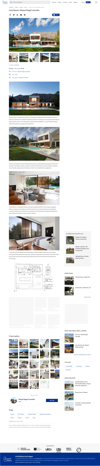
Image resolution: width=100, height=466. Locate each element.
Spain (22, 68)
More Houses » (87, 297)
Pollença (11, 119)
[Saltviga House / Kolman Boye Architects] (70, 259)
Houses (11, 68)
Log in (83, 2)
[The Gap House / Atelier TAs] (69, 280)
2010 (16, 74)
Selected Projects (32, 414)
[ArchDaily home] (5, 2)
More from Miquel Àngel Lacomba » (82, 354)
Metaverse (68, 370)
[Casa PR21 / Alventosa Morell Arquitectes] (69, 406)
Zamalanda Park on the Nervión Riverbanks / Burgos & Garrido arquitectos (83, 383)
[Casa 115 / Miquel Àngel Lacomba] (69, 338)
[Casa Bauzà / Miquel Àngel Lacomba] (13, 343)
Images (75, 2)
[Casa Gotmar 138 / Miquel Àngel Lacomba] (69, 348)
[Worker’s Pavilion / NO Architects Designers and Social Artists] (70, 250)
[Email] (21, 15)
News (70, 2)
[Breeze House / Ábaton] (69, 395)
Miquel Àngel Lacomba (24, 71)
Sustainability (69, 366)
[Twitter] (14, 15)
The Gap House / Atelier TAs (82, 277)
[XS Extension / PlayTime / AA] (69, 291)
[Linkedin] (17, 15)
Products (65, 2)
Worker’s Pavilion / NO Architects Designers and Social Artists (82, 248)
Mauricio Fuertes (23, 77)
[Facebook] (10, 15)
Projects (54, 2)
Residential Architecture (45, 414)
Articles (60, 2)
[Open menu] (96, 2)
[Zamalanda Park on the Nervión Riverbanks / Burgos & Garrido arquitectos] (69, 385)
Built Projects (21, 414)
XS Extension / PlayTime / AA (83, 288)
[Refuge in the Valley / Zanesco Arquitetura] (70, 240)
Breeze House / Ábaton (81, 392)
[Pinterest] (24, 15)
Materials (87, 366)
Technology (79, 366)
